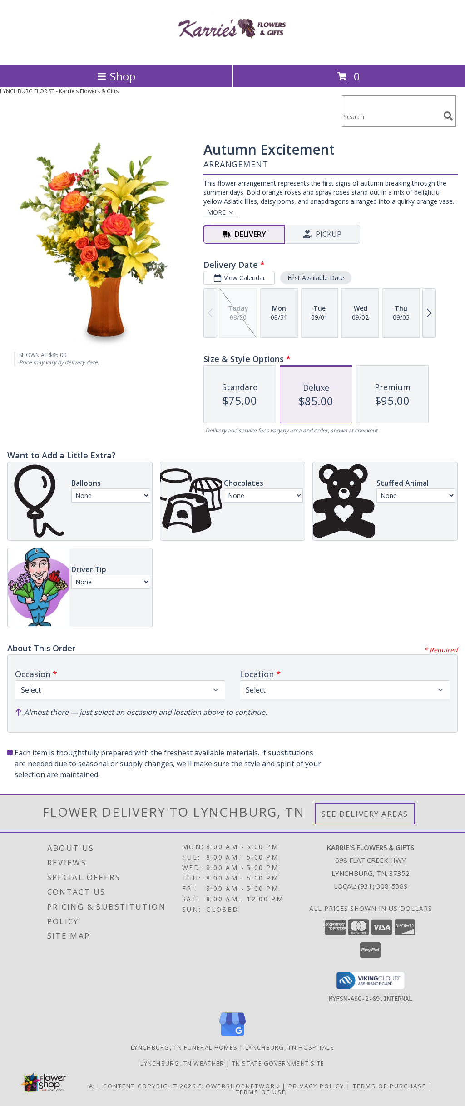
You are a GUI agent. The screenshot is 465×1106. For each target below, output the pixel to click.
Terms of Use (261, 1092)
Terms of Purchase (389, 1086)
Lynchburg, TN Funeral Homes (184, 1047)
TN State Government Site (278, 1063)
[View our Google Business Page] (232, 1036)
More (216, 212)
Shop (122, 76)
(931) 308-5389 (383, 885)
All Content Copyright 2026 (142, 1086)
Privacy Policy (316, 1086)
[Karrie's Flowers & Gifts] (232, 52)
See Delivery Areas (365, 814)
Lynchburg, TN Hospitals (289, 1047)
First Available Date (315, 277)
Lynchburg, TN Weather (182, 1063)
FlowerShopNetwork (239, 1086)
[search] (448, 116)
